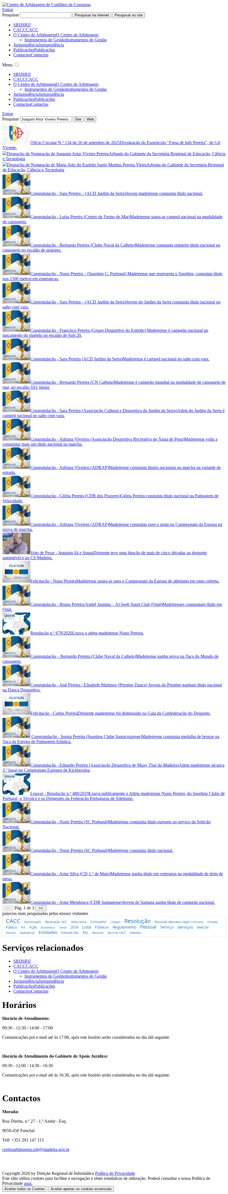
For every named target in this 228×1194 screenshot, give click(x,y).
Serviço (167, 927)
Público (11, 927)
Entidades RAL (70, 933)
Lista (86, 927)
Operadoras (27, 933)
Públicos (102, 927)
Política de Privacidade (115, 1173)
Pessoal (148, 927)
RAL (85, 932)
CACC (13, 921)
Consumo (98, 921)
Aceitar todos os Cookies (24, 1189)
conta (62, 927)
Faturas (11, 933)
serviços (185, 927)
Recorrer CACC (117, 933)
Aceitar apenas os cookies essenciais (81, 1189)
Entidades (48, 932)
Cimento (212, 922)
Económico (48, 927)
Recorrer (98, 933)
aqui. (28, 1183)
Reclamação (32, 922)
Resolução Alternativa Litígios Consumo (179, 922)
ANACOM (203, 927)
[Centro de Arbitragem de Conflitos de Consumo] (46, 4)
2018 (74, 927)
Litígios (115, 922)
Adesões (135, 933)
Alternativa (78, 922)
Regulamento (124, 927)
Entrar (7, 9)
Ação (33, 927)
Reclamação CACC (56, 922)
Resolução (137, 921)
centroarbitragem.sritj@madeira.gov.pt (35, 1149)
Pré (23, 927)
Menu (7, 64)
